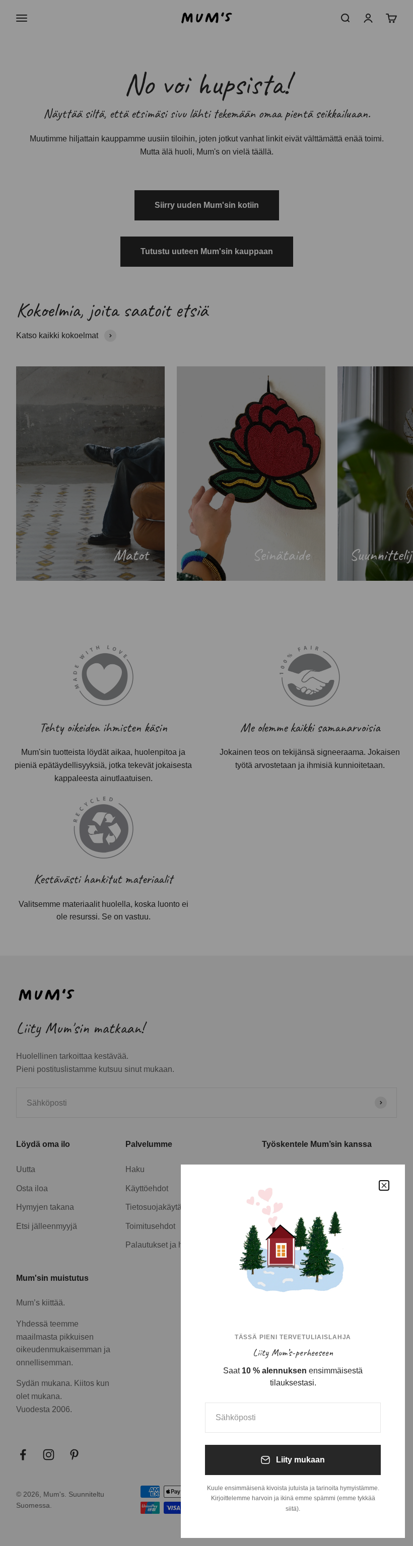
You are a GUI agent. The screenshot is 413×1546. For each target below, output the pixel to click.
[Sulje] (384, 1185)
